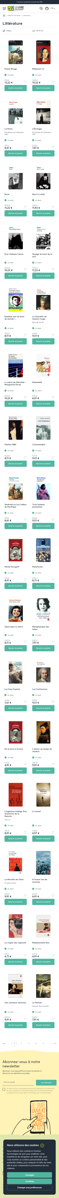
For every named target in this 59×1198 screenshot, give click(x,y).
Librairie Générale (14, 15)
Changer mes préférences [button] (29, 1187)
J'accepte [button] (29, 1175)
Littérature (12, 23)
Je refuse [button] (29, 1181)
